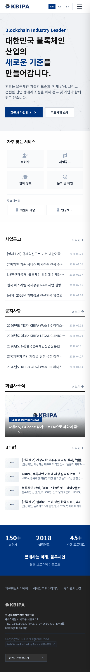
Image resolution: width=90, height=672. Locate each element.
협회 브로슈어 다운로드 (45, 564)
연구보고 (67, 210)
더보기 (76, 240)
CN (60, 6)
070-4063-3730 (41, 623)
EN (67, 6)
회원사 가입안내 (20, 112)
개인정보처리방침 (16, 588)
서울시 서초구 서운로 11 (21, 619)
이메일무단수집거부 (46, 588)
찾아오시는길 (72, 588)
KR (52, 6)
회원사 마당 (27, 210)
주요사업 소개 (60, 112)
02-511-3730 (16, 623)
